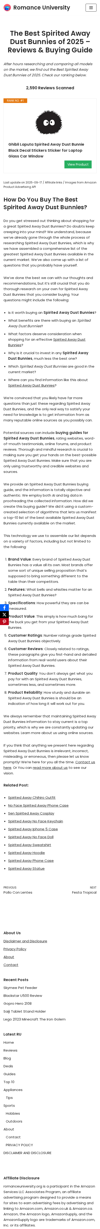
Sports (9, 1105)
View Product (78, 164)
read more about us (50, 767)
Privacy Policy (14, 949)
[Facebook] (4, 607)
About (8, 956)
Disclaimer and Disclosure (25, 941)
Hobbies (13, 1113)
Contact (10, 964)
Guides (9, 1074)
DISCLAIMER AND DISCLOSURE (27, 1152)
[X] (4, 614)
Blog (7, 1058)
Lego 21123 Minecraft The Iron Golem (34, 1019)
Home (8, 1042)
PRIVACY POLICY (19, 1144)
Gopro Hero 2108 (17, 1003)
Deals (8, 1066)
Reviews (10, 1050)
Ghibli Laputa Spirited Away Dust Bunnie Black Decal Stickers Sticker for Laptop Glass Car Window (46, 150)
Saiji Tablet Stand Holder (24, 1011)
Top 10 (8, 1081)
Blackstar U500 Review (22, 995)
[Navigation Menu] (91, 8)
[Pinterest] (4, 621)
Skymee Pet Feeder (20, 987)
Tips (9, 1097)
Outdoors (14, 1121)
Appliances (13, 1089)
